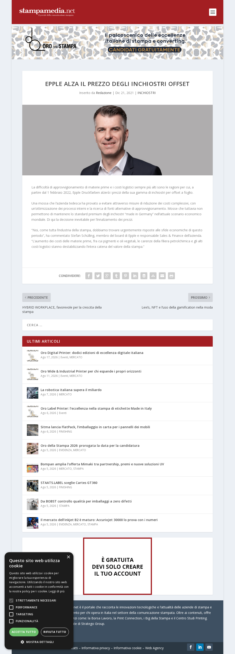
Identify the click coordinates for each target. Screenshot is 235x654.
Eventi (64, 357)
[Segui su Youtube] (209, 647)
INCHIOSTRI (146, 93)
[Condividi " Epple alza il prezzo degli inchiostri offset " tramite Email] (162, 275)
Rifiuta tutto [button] (54, 632)
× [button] (68, 557)
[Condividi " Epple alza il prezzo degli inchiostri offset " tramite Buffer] (143, 275)
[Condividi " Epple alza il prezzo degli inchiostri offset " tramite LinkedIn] (134, 275)
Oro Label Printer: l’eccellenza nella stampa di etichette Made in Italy (96, 408)
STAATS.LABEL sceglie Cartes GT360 (69, 482)
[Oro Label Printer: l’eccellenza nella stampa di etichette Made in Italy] (32, 411)
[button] (39, 642)
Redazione (104, 93)
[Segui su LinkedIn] (200, 647)
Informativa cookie (128, 648)
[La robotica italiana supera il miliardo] (32, 393)
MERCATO (76, 357)
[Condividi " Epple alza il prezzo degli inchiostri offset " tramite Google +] (107, 275)
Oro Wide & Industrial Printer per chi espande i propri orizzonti (91, 371)
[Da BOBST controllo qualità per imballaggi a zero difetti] (32, 504)
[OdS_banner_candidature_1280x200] (117, 58)
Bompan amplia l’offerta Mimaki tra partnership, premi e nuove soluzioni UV (102, 464)
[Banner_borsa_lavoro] (117, 593)
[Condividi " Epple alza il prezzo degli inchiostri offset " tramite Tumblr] (116, 275)
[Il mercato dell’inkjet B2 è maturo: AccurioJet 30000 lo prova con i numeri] (32, 523)
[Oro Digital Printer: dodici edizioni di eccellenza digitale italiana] (32, 355)
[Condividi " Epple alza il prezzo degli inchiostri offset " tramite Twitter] (98, 275)
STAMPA (78, 469)
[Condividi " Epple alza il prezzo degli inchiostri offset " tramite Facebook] (88, 275)
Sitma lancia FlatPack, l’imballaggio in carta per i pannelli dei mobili (95, 427)
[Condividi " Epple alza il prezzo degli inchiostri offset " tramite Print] (171, 275)
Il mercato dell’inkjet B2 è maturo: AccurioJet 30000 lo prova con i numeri (99, 520)
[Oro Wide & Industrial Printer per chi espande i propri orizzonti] (32, 374)
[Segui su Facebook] (190, 647)
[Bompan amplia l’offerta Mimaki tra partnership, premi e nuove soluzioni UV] (32, 467)
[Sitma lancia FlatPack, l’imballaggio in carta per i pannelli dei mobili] (32, 430)
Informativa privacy (95, 648)
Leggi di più (56, 591)
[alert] (39, 600)
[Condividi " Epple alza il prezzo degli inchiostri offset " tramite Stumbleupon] (153, 275)
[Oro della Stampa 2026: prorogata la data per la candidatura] (32, 448)
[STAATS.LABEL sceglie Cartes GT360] (32, 485)
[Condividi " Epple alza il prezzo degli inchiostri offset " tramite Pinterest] (125, 275)
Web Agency (154, 648)
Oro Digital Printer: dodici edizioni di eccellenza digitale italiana (92, 352)
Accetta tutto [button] (24, 632)
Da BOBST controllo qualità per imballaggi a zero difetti (86, 501)
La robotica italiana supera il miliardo (71, 390)
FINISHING (65, 431)
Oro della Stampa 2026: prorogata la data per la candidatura (90, 445)
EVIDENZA (65, 450)
